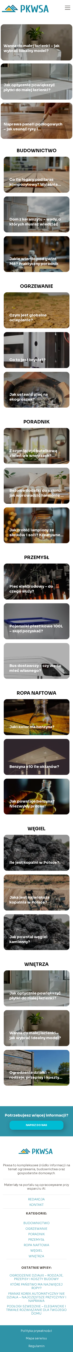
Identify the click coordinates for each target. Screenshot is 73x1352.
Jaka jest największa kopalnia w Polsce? (29, 900)
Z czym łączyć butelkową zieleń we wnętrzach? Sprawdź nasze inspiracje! (35, 453)
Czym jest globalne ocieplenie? (28, 317)
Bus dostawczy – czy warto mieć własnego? (35, 668)
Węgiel (36, 829)
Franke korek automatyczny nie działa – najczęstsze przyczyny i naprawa (36, 1297)
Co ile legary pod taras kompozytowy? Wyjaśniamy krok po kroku (36, 182)
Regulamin (36, 1346)
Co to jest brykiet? (27, 359)
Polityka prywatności (36, 1331)
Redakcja (36, 1199)
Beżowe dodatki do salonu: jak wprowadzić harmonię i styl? (35, 493)
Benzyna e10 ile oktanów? (34, 766)
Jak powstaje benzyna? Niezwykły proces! (32, 804)
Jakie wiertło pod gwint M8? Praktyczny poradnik (33, 261)
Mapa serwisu (36, 1338)
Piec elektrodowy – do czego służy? (31, 589)
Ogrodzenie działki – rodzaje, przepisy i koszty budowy (34, 1075)
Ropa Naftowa (36, 693)
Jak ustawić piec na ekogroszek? (28, 397)
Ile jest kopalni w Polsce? (34, 862)
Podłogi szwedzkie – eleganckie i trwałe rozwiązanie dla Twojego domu (36, 1309)
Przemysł (36, 557)
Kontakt (36, 1205)
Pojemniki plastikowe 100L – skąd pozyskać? (36, 628)
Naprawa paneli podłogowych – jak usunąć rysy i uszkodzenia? (33, 127)
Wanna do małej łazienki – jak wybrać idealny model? (32, 48)
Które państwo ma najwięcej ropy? (36, 1286)
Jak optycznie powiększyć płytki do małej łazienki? (29, 87)
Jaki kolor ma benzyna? (31, 727)
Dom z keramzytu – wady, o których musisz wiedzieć (35, 222)
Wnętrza (36, 964)
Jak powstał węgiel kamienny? (28, 939)
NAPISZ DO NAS (36, 1125)
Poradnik (36, 422)
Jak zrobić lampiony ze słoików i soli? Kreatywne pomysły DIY (34, 533)
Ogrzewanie (36, 286)
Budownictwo (37, 151)
